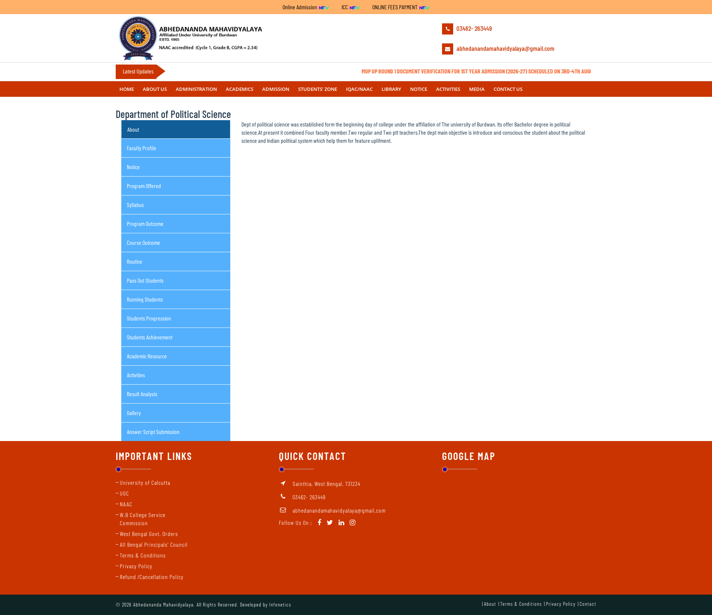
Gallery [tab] (134, 412)
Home (126, 89)
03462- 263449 (473, 28)
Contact (588, 604)
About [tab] (133, 129)
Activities (448, 89)
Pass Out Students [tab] (145, 280)
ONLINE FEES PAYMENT (395, 6)
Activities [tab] (136, 374)
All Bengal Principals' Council (154, 544)
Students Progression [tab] (149, 318)
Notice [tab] (133, 166)
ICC (345, 6)
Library (391, 89)
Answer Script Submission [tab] (153, 431)
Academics (239, 89)
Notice (418, 89)
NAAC (126, 503)
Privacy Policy (136, 565)
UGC (124, 493)
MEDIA (477, 89)
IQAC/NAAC (359, 89)
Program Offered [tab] (144, 185)
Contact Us (508, 89)
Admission (275, 89)
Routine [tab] (134, 261)
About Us (155, 89)
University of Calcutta (145, 482)
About (490, 604)
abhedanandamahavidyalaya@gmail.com (504, 48)
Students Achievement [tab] (149, 337)
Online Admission (300, 6)
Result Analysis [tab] (142, 393)
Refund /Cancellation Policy (152, 576)
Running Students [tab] (145, 299)
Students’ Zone (317, 89)
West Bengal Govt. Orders (149, 533)
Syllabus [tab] (135, 204)
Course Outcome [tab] (143, 242)
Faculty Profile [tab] (141, 147)
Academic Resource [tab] (147, 355)
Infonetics (280, 604)
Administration (196, 89)
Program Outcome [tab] (145, 223)
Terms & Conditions (143, 555)
